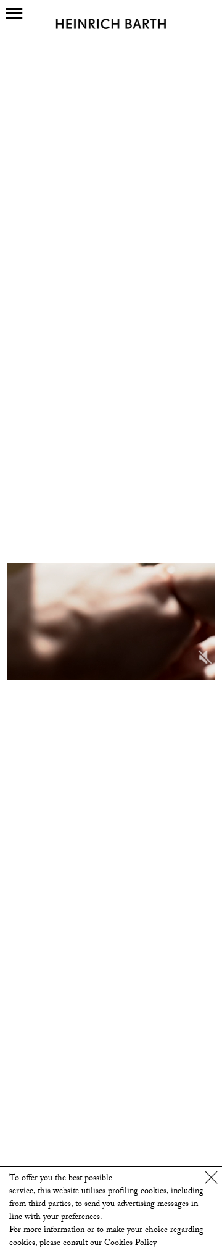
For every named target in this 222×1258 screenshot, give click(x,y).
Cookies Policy (130, 1243)
